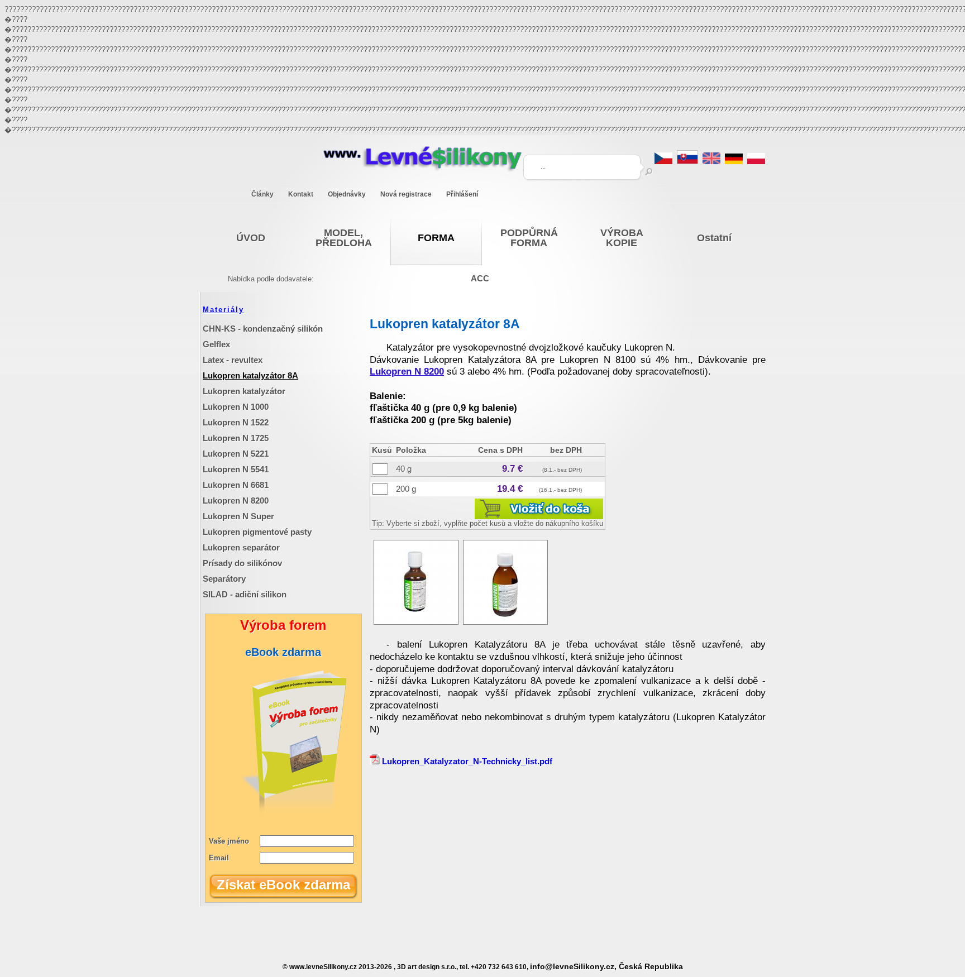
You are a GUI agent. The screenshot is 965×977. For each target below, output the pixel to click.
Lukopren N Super (238, 516)
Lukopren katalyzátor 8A (250, 375)
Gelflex (216, 344)
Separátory (224, 578)
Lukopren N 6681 (236, 485)
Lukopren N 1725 (236, 438)
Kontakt (300, 194)
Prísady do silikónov (242, 563)
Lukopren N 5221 (236, 453)
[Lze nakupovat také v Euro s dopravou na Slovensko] (687, 161)
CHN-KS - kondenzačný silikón (263, 328)
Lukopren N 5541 (236, 469)
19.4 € (510, 488)
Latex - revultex (232, 360)
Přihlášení (462, 194)
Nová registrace (406, 194)
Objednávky (346, 194)
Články (262, 194)
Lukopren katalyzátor (244, 391)
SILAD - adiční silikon (244, 594)
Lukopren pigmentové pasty (257, 532)
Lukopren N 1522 (236, 422)
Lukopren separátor (241, 547)
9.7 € (512, 468)
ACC (480, 278)
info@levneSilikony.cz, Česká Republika (606, 966)
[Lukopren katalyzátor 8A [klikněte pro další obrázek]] (416, 621)
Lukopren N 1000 (236, 406)
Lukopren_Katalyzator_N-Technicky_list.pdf (466, 761)
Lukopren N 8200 (236, 500)
